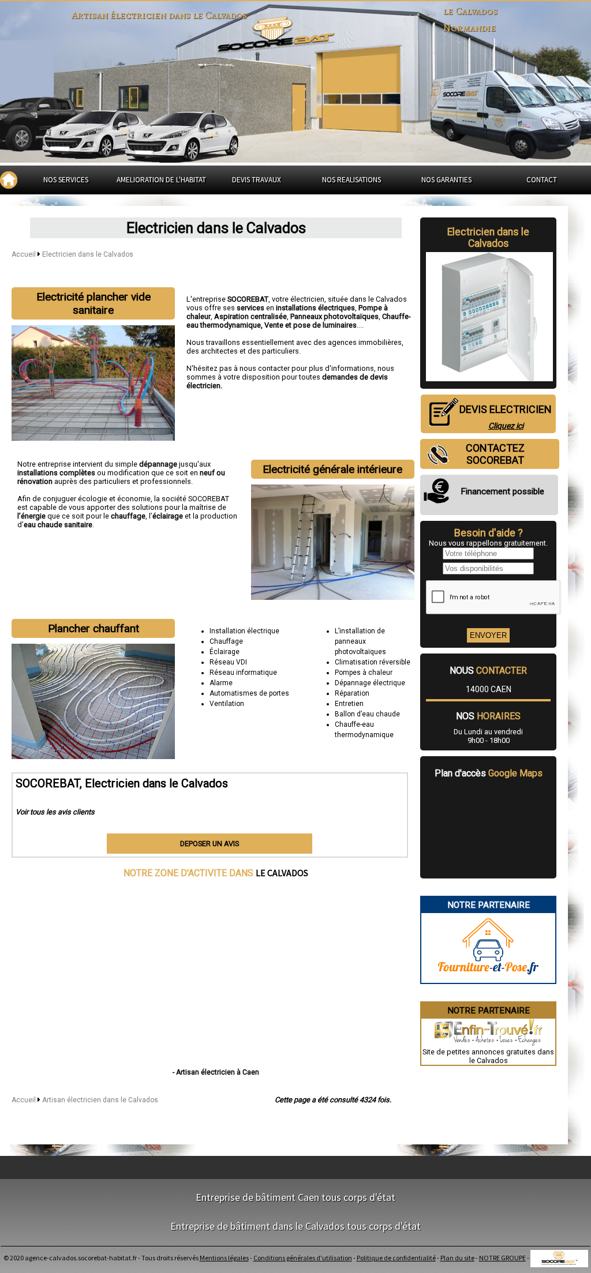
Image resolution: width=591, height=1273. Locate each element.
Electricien (471, 232)
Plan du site (457, 1257)
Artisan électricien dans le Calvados (100, 1100)
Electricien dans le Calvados (87, 254)
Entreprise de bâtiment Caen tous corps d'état (295, 1197)
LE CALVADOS (282, 872)
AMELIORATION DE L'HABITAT (161, 180)
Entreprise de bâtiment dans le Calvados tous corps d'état (295, 1226)
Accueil (24, 254)
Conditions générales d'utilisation (302, 1257)
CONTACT (541, 180)
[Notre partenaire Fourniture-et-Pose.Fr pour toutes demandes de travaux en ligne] (488, 978)
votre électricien (298, 299)
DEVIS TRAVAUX (256, 180)
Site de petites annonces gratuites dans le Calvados (488, 1056)
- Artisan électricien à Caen (216, 1072)
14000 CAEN (488, 689)
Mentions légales (224, 1257)
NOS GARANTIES (446, 180)
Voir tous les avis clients (55, 812)
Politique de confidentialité (396, 1257)
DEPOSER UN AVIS (209, 843)
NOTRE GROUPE (502, 1257)
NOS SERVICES (65, 180)
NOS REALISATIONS (351, 180)
